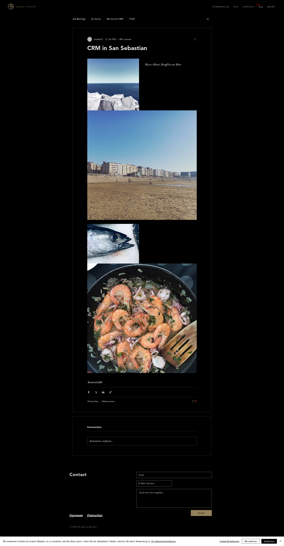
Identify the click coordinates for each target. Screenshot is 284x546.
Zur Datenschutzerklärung (163, 541)
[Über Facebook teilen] (88, 392)
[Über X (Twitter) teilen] (96, 392)
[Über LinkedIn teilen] (103, 392)
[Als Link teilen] (110, 392)
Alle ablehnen (250, 541)
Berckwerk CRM (115, 18)
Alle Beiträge (78, 18)
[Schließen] (280, 541)
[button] (207, 19)
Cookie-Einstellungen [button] (229, 541)
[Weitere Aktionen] (195, 39)
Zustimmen (269, 541)
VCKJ (132, 18)
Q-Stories (96, 18)
